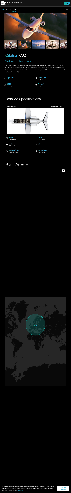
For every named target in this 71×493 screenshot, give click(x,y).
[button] (35, 326)
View (66, 3)
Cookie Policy (20, 490)
